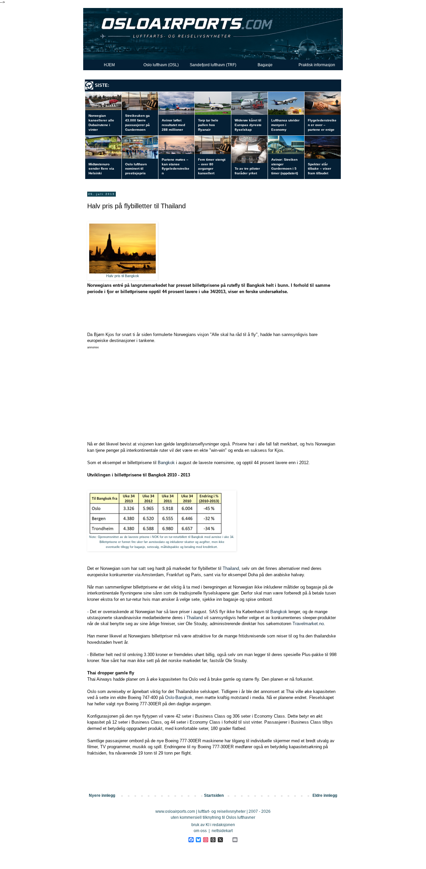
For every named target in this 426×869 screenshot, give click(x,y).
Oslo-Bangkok (178, 697)
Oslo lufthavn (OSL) (161, 65)
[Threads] (212, 839)
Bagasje (265, 65)
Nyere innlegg (102, 795)
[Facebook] (190, 839)
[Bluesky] (198, 839)
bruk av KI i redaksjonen (213, 824)
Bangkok (166, 462)
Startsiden (214, 795)
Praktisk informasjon (317, 65)
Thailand (231, 568)
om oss (200, 830)
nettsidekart (222, 830)
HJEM (109, 65)
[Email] (234, 839)
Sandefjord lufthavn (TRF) (213, 65)
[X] (220, 839)
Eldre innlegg (325, 795)
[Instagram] (205, 839)
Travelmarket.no (308, 623)
